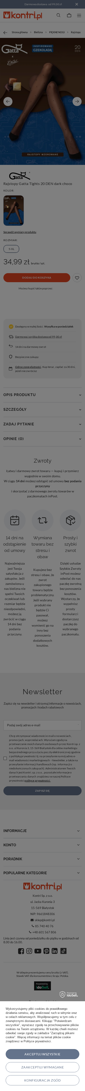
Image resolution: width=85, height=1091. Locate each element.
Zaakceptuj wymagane (42, 1067)
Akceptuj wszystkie (42, 1054)
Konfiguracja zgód (42, 1080)
